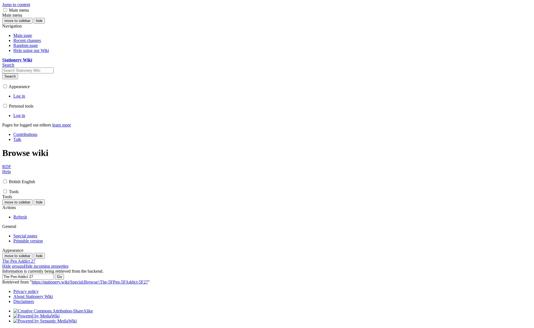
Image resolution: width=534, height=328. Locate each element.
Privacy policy (26, 291)
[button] (5, 10)
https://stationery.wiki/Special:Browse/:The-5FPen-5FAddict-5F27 (90, 282)
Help (6, 171)
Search (10, 76)
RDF (6, 166)
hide (39, 21)
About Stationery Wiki (33, 296)
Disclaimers (23, 301)
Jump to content (16, 4)
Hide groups (13, 266)
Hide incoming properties (46, 266)
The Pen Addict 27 (18, 261)
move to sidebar (17, 21)
